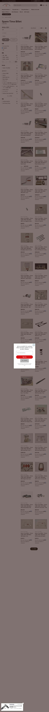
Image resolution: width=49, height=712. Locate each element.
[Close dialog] (34, 345)
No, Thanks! (24, 360)
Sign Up (24, 357)
